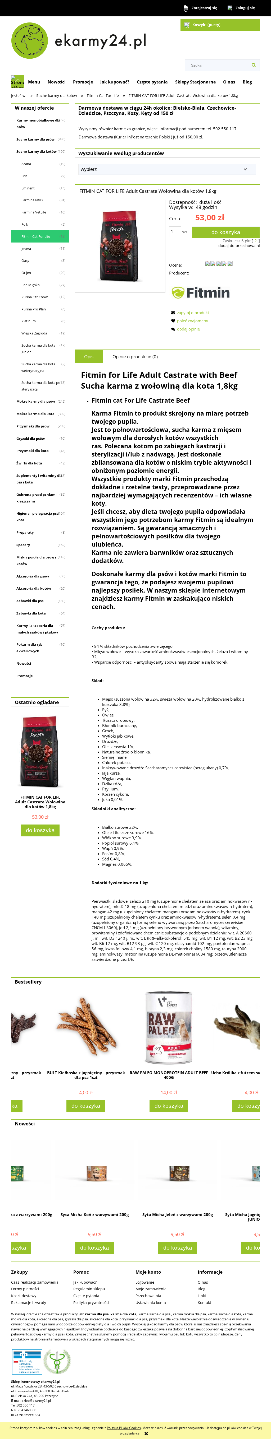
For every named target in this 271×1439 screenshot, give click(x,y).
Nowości (23, 663)
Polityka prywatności (91, 1302)
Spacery (23, 544)
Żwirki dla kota (29, 463)
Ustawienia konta (151, 1302)
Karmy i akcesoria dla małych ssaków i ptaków (37, 629)
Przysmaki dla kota (32, 450)
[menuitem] (34, 82)
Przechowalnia (148, 1295)
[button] (189, 312)
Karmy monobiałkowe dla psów (38, 123)
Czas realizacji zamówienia (34, 1282)
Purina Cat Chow (34, 297)
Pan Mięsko (30, 284)
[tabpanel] (167, 670)
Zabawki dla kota (31, 613)
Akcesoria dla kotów (33, 588)
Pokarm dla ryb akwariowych (29, 647)
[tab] (89, 356)
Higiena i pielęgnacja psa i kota (38, 516)
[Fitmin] (201, 292)
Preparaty (25, 532)
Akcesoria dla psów (32, 576)
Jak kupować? (85, 1282)
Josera (26, 248)
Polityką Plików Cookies (124, 1428)
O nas (203, 1282)
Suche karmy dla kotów (36, 151)
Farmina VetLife (33, 212)
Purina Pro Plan (33, 309)
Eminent (28, 188)
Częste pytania (86, 1295)
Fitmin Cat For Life (35, 236)
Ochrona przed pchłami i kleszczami (37, 498)
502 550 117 (25, 1405)
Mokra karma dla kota (35, 413)
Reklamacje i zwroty (28, 1302)
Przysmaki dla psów (32, 426)
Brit (24, 176)
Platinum (28, 321)
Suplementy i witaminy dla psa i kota (39, 479)
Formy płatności (25, 1288)
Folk (24, 224)
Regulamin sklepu (89, 1288)
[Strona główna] (81, 38)
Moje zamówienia (151, 1288)
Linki (202, 1295)
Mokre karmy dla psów (35, 401)
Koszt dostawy (23, 1295)
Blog (201, 1288)
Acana (26, 163)
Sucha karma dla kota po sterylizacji (40, 386)
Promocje (24, 675)
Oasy (25, 260)
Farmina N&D (32, 200)
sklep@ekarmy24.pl (36, 1400)
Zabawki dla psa (30, 600)
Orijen (26, 272)
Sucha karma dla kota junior (38, 348)
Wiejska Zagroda (34, 333)
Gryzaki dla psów (30, 438)
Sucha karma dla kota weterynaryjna (38, 367)
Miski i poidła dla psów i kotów (36, 560)
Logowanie (145, 1282)
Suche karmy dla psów (35, 139)
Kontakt (204, 1302)
